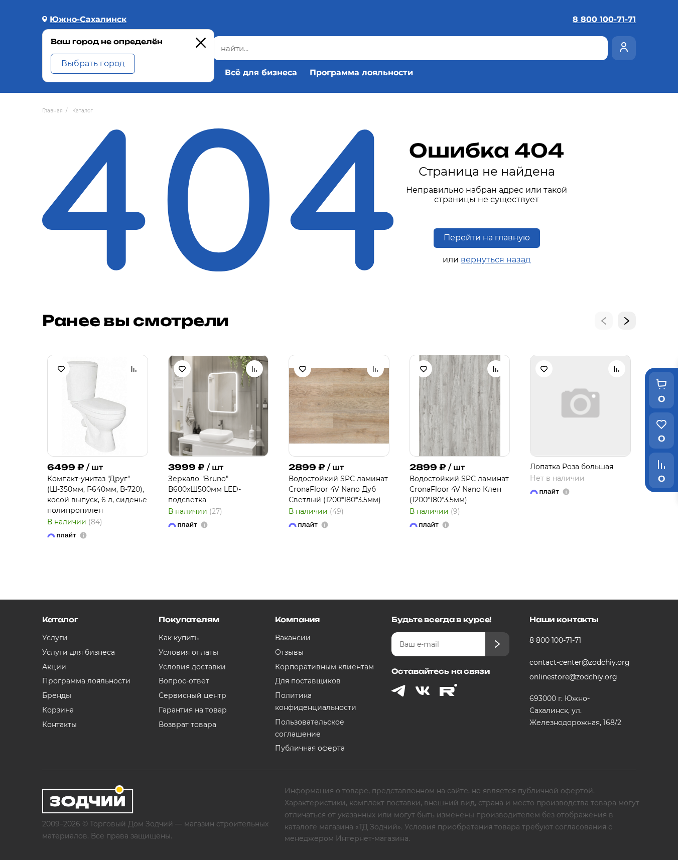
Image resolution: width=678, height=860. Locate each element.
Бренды (56, 695)
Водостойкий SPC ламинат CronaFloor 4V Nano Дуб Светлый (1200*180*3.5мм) (338, 489)
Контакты (59, 724)
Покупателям (189, 619)
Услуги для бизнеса (78, 652)
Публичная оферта (310, 748)
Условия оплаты (188, 652)
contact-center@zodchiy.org (578, 662)
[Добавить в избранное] (61, 368)
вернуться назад (495, 259)
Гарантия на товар (193, 709)
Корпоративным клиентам (324, 666)
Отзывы (289, 652)
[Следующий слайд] (627, 321)
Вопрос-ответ (184, 680)
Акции (54, 666)
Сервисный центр (192, 695)
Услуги (55, 637)
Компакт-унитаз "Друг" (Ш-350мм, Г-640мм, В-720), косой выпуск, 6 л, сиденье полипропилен (97, 494)
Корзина (58, 709)
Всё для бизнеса (261, 72)
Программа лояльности (361, 72)
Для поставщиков (308, 680)
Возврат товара (187, 724)
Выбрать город (92, 63)
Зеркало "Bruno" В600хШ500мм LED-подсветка (204, 489)
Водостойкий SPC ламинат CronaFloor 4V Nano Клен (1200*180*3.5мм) (459, 489)
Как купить (179, 637)
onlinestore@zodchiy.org (573, 676)
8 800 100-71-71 (555, 640)
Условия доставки (192, 666)
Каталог (60, 619)
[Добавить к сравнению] (134, 368)
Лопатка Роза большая (571, 466)
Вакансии (293, 637)
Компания (297, 619)
